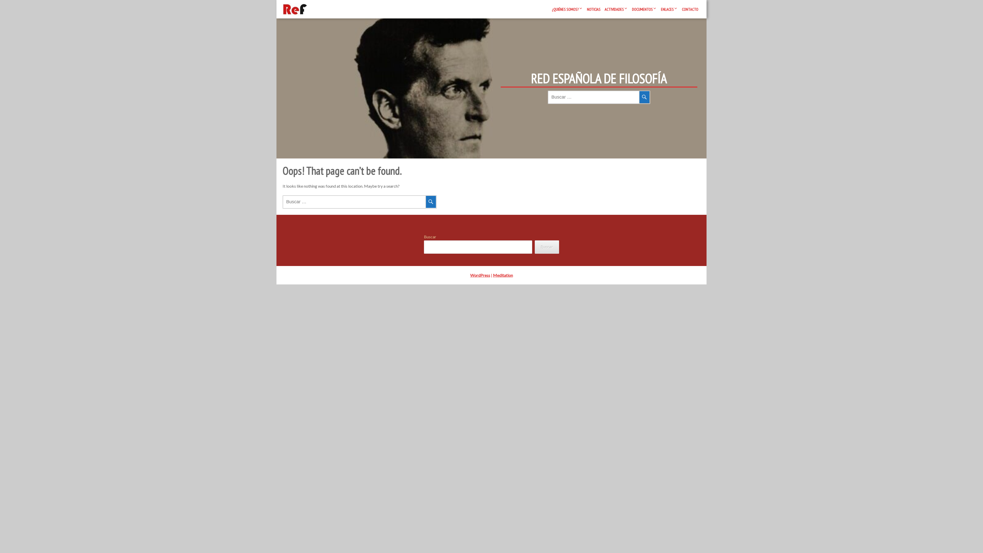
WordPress (480, 275)
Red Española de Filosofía (599, 78)
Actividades (614, 9)
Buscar (430, 236)
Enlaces (667, 9)
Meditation (503, 275)
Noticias (594, 9)
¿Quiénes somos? (565, 9)
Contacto (690, 9)
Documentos (642, 9)
